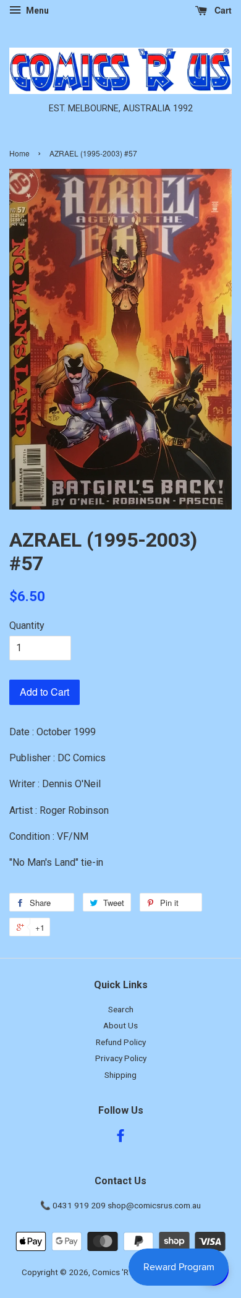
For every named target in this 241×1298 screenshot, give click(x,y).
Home (19, 153)
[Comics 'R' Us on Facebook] (120, 1138)
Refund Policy (121, 1042)
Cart (222, 10)
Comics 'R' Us (117, 1272)
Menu (36, 10)
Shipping (120, 1075)
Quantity (26, 625)
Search (120, 1009)
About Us (120, 1025)
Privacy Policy (120, 1058)
